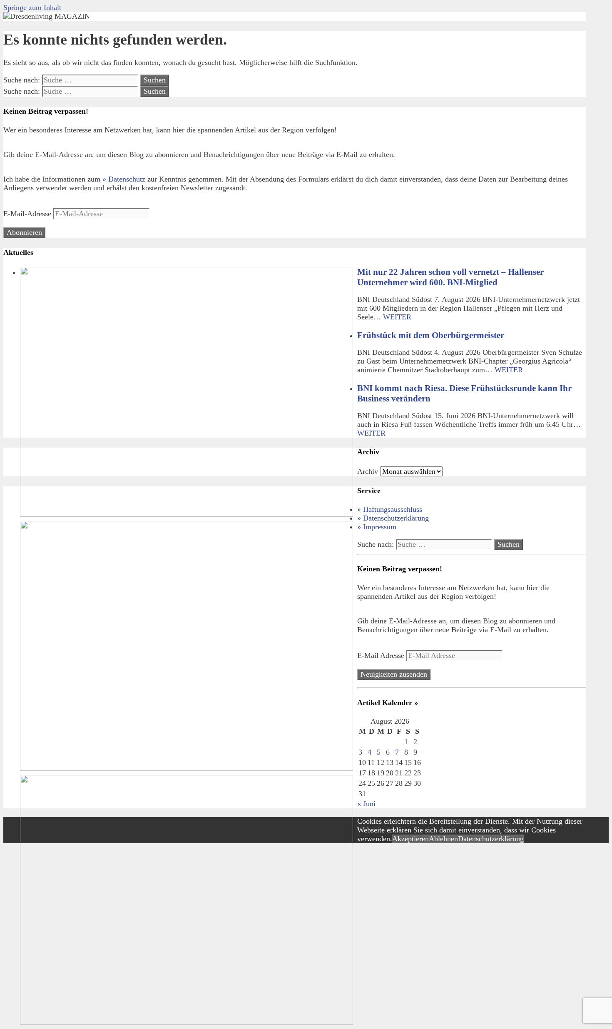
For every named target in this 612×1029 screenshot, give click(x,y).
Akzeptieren (410, 839)
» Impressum (376, 527)
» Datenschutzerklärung (393, 518)
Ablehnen (443, 839)
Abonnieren (24, 232)
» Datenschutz (123, 179)
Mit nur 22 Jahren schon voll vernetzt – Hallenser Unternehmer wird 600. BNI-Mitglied (450, 277)
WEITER (397, 317)
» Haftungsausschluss (389, 509)
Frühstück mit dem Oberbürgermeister (430, 335)
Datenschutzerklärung (491, 839)
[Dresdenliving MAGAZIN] (46, 16)
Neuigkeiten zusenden (394, 674)
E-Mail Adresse (381, 655)
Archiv (367, 471)
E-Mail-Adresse (28, 213)
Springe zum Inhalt (32, 7)
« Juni (366, 804)
